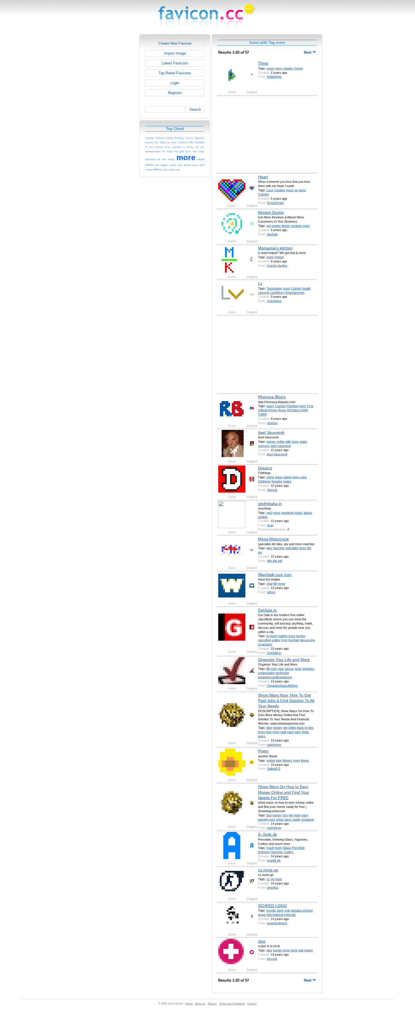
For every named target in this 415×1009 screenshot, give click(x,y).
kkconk (272, 958)
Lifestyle (263, 292)
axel (273, 445)
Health (306, 288)
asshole (272, 234)
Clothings (264, 481)
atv (260, 552)
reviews (296, 225)
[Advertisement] (115, 119)
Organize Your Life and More (284, 659)
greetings (287, 512)
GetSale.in (267, 610)
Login (175, 83)
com (274, 668)
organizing (265, 644)
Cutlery (289, 852)
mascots (290, 914)
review (276, 225)
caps (303, 477)
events (271, 910)
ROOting (293, 410)
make (303, 441)
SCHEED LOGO (272, 905)
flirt (275, 583)
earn (297, 732)
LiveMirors (277, 292)
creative (279, 190)
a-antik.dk (274, 860)
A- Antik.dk (267, 834)
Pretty (263, 751)
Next (308, 52)
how (269, 732)
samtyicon (274, 744)
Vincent (272, 490)
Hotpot (278, 257)
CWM (304, 410)
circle (286, 950)
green (270, 68)
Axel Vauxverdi (271, 432)
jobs (311, 727)
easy (305, 815)
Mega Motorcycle (273, 539)
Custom (280, 406)
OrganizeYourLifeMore (282, 685)
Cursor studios (277, 265)
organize (308, 668)
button (308, 950)
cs (268, 879)
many (270, 406)
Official (262, 410)
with (288, 441)
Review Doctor (271, 212)
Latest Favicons (175, 63)
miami (287, 477)
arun (270, 525)
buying (300, 636)
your (281, 668)
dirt (309, 548)
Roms (282, 410)
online (281, 441)
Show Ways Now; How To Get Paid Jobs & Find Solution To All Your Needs (286, 700)
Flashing (292, 406)
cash (290, 732)
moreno (272, 423)
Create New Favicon (174, 43)
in (268, 636)
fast (269, 815)
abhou (307, 512)
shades (288, 68)
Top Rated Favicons (174, 73)
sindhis (263, 517)
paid (283, 732)
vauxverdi (284, 445)
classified (264, 640)
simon (271, 592)
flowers (287, 760)
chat (269, 583)
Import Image (175, 53)
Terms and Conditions (232, 1003)
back (300, 727)
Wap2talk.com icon (275, 574)
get (269, 225)
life (268, 668)
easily (296, 819)
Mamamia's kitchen (275, 248)
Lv (260, 283)
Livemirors (274, 301)
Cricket (296, 288)
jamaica (296, 910)
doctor (285, 225)
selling (276, 640)
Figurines (276, 852)
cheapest (307, 819)
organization (266, 673)
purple (277, 950)
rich (285, 815)
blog (269, 727)
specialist (291, 548)
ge (272, 879)
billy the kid (274, 560)
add (300, 950)
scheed (307, 910)
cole (287, 910)
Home (189, 1003)
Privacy (212, 1003)
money (271, 441)
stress (289, 668)
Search (195, 109)
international (275, 914)
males (287, 481)
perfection (282, 673)
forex (261, 732)
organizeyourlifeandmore (275, 677)
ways (261, 736)
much (290, 190)
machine (279, 548)
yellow (271, 760)
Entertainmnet (294, 292)
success (264, 445)
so (296, 190)
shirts (270, 477)
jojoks (299, 512)
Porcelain (298, 847)
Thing (263, 63)
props (262, 914)
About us (200, 1003)
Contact (252, 1003)
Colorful (263, 194)
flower (305, 760)
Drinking (263, 852)
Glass (287, 847)
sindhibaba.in (270, 503)
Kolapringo (274, 76)
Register (175, 93)
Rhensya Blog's (272, 397)
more (278, 68)
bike (269, 548)
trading (282, 636)
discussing (307, 640)
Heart (263, 177)
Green (298, 68)
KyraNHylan (275, 203)
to (306, 727)
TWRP (262, 414)
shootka (272, 887)
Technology (274, 288)
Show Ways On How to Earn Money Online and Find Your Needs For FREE (283, 792)
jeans (278, 477)
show (305, 732)
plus (261, 941)
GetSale (293, 640)
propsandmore (277, 923)
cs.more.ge (268, 870)
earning (263, 819)
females (277, 481)
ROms (272, 410)
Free (310, 406)
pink (278, 760)
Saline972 (273, 768)
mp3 (269, 512)
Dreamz (265, 468)
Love (270, 190)
